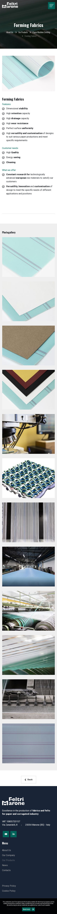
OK (33, 909)
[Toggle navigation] (51, 5)
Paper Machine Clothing (41, 32)
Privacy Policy (9, 886)
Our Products (23, 32)
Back (30, 779)
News (5, 865)
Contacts (6, 870)
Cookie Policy (8, 891)
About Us (9, 32)
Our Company (8, 855)
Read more (26, 909)
